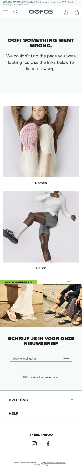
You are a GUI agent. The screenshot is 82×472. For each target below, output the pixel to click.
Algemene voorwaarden (53, 462)
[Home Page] (41, 12)
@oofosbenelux (18, 282)
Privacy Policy (41, 465)
